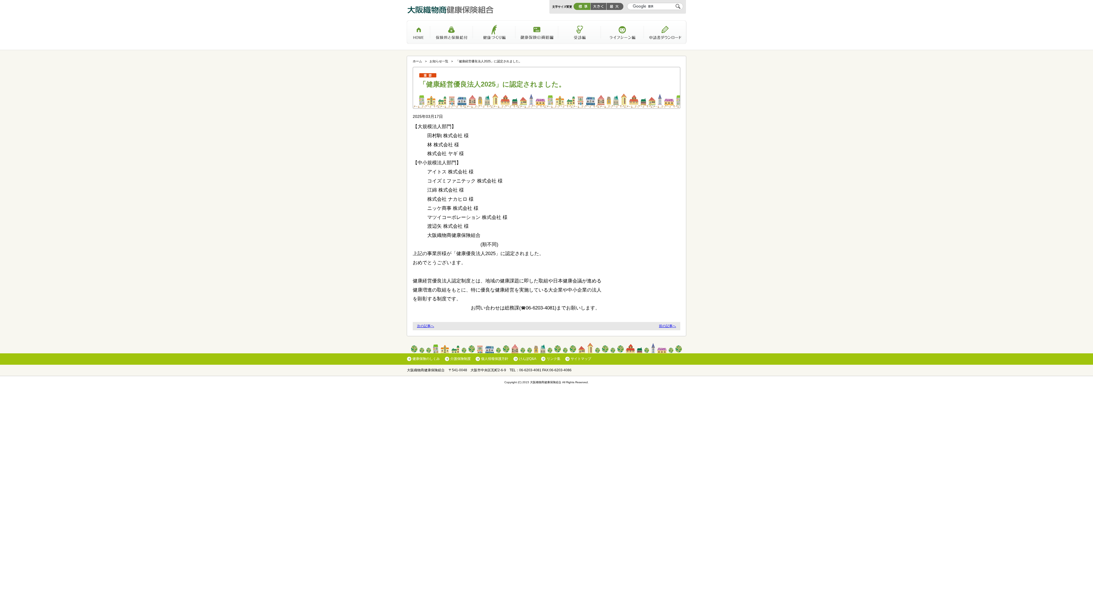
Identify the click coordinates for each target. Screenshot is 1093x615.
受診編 (579, 34)
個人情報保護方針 (494, 359)
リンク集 (553, 359)
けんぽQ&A (527, 359)
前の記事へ (667, 326)
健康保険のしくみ (426, 359)
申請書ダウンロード (665, 34)
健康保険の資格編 (536, 34)
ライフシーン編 (622, 34)
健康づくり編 (494, 34)
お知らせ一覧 (439, 61)
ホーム (418, 34)
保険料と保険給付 (451, 34)
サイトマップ (581, 359)
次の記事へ (425, 326)
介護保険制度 (460, 359)
